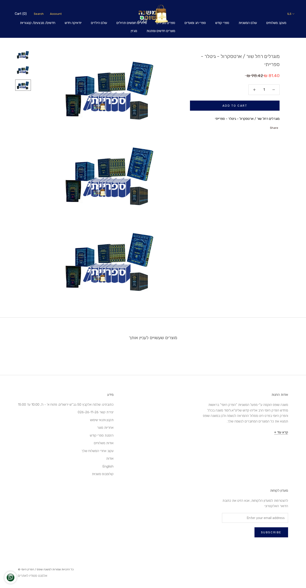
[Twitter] (261, 126)
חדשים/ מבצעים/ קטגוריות (37, 23)
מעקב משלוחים (276, 23)
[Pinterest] (255, 126)
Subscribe (271, 532)
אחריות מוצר (105, 428)
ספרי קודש (222, 23)
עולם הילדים (99, 23)
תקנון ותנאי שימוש (102, 420)
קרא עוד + (281, 432)
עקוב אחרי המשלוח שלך (98, 451)
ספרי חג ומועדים (195, 23)
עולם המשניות (248, 23)
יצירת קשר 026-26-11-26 (96, 412)
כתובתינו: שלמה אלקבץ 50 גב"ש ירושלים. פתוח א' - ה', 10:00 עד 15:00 (66, 405)
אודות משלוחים (104, 443)
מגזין (134, 31)
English (108, 466)
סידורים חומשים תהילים (131, 23)
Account (56, 13)
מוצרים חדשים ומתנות (161, 31)
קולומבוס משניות (103, 474)
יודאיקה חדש (73, 23)
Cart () (21, 14)
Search (39, 13)
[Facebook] (267, 126)
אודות (110, 459)
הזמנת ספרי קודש (102, 435)
